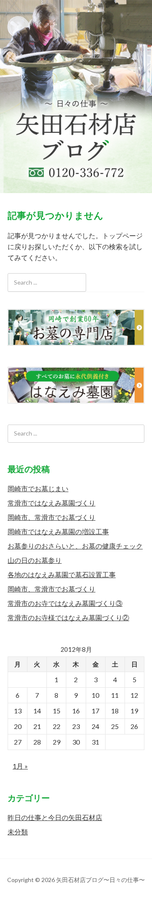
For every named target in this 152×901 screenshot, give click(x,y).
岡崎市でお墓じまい (38, 488)
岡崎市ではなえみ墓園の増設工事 (58, 531)
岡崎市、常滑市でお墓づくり (51, 517)
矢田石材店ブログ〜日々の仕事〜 (76, 96)
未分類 (18, 832)
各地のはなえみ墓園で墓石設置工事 (62, 574)
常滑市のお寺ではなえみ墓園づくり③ (65, 603)
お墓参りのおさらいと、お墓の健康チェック (75, 546)
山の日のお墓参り (35, 560)
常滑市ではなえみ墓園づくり (51, 503)
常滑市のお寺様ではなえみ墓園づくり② (68, 617)
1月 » (20, 766)
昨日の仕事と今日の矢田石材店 (55, 817)
